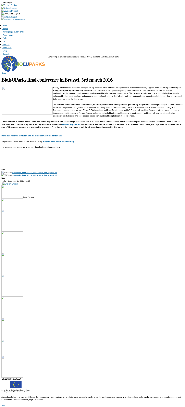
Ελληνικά (16, 14)
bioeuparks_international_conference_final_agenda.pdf (34, 173)
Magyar (13, 16)
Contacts (6, 54)
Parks (4, 38)
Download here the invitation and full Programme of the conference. (31, 136)
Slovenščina (19, 19)
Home (4, 25)
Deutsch (14, 11)
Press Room (7, 35)
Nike (3, 405)
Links (4, 51)
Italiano (13, 8)
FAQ (4, 41)
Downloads (7, 48)
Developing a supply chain (13, 32)
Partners (6, 44)
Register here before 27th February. (59, 141)
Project (5, 29)
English (13, 5)
